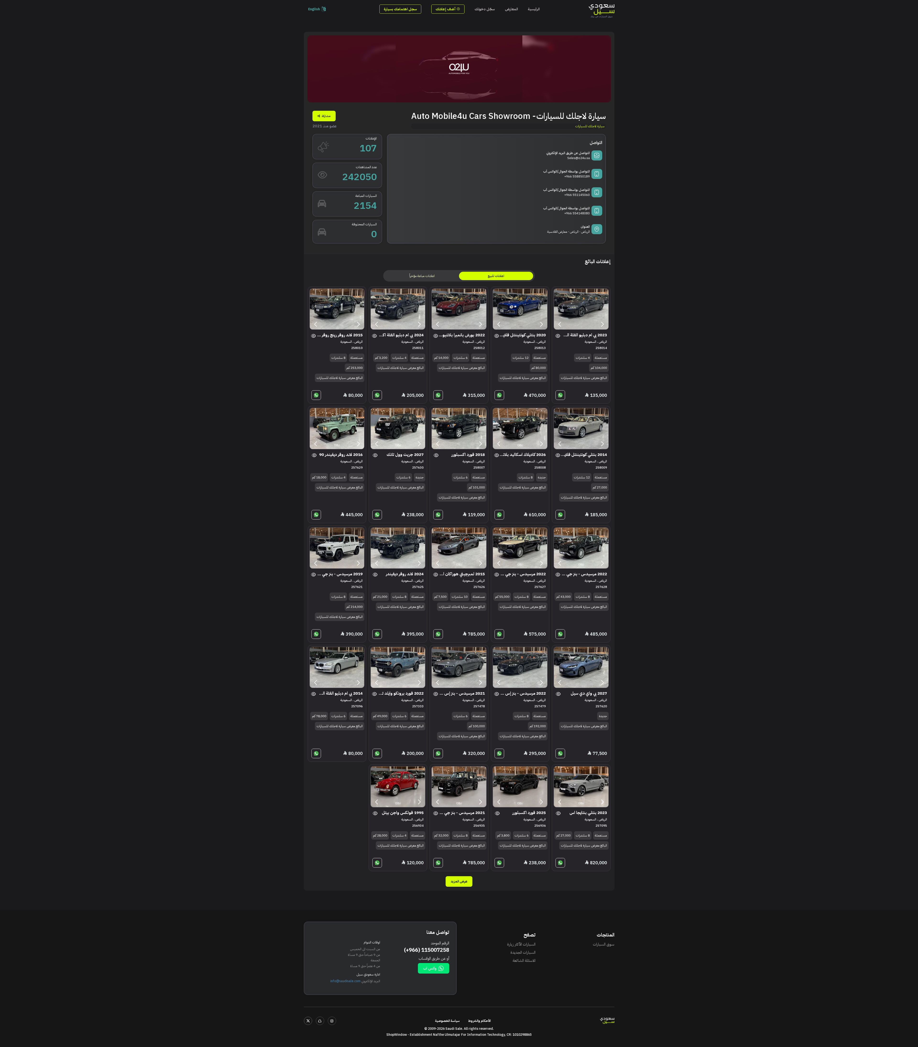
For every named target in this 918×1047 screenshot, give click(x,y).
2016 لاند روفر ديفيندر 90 (341, 455)
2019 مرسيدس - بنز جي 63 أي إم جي (339, 574)
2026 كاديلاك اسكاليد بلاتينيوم (522, 455)
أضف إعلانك (446, 9)
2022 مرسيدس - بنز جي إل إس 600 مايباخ (584, 574)
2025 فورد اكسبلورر (529, 813)
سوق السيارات (603, 944)
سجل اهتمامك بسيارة (400, 9)
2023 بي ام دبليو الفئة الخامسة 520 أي (584, 335)
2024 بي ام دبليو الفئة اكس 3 (400, 335)
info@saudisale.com (345, 981)
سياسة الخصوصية (447, 1020)
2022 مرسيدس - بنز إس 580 (522, 693)
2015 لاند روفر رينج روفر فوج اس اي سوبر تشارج (339, 335)
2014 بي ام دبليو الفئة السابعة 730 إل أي (339, 693)
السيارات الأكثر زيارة (521, 944)
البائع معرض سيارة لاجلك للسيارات (584, 377)
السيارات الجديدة (523, 952)
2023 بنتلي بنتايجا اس (588, 813)
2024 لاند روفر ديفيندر (405, 574)
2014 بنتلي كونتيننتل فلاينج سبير (584, 455)
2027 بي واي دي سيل (589, 693)
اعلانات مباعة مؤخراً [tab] (422, 275)
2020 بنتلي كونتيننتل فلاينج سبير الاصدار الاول (522, 335)
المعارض (511, 9)
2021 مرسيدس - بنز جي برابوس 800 (461, 813)
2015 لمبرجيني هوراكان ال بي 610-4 (461, 574)
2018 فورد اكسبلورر (468, 455)
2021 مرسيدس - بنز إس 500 (461, 693)
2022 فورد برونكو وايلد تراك (400, 693)
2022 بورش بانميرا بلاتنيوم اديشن (461, 335)
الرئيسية (534, 9)
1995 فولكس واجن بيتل (403, 813)
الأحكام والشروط (479, 1020)
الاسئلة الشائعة (524, 961)
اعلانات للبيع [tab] (496, 276)
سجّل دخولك (485, 9)
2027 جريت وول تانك (405, 455)
